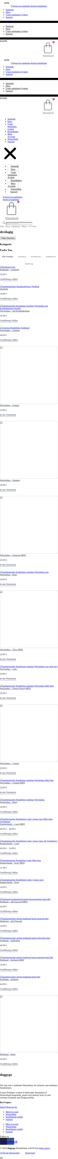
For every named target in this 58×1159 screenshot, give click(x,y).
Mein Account (11, 135)
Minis (24, 226)
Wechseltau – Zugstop (10, 330)
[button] (6, 2)
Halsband (16, 226)
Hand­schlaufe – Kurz (9, 882)
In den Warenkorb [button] (8, 415)
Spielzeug (29, 264)
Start (2, 226)
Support (9, 17)
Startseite (10, 26)
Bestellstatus (12, 131)
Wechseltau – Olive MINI (11, 649)
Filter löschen (8, 238)
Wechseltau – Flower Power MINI (15, 688)
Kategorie (5, 244)
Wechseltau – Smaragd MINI (13, 555)
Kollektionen (51, 257)
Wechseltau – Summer (10, 480)
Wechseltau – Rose (8, 574)
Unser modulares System (17, 15)
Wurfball (4, 289)
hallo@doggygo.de (8, 1107)
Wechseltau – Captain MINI (12, 783)
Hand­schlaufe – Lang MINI (12, 824)
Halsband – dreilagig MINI (12, 960)
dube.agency (44, 1148)
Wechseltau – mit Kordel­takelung (15, 311)
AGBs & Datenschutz (10, 1153)
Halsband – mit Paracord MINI (14, 902)
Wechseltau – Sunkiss (9, 405)
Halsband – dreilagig (9, 979)
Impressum (30, 1153)
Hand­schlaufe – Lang (9, 843)
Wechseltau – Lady (8, 669)
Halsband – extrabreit (9, 269)
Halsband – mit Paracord (11, 921)
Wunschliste (12, 139)
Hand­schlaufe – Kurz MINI (12, 863)
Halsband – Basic (8, 1054)
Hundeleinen (36, 257)
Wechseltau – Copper (9, 763)
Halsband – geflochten (10, 940)
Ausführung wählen (9, 279)
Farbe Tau (6, 250)
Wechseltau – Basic (8, 802)
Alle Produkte (7, 257)
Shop (8, 29)
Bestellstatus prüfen (14, 1117)
